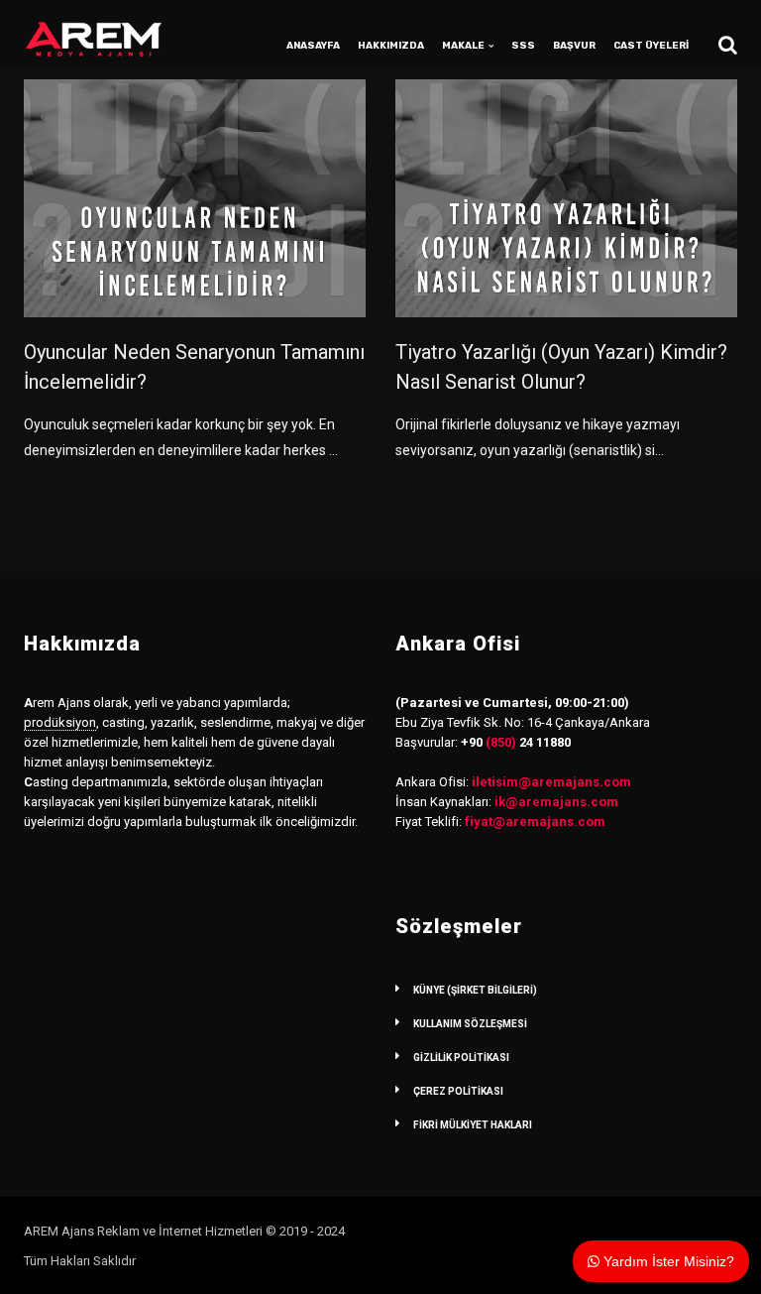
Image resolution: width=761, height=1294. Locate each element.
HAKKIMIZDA (391, 46)
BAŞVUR (574, 46)
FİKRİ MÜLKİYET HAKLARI (472, 1124)
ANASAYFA (313, 46)
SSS (523, 46)
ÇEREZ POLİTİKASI (458, 1091)
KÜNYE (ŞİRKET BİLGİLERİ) (475, 990)
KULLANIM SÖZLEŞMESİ (470, 1023)
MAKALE (463, 46)
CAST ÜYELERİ (651, 46)
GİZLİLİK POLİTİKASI (461, 1057)
